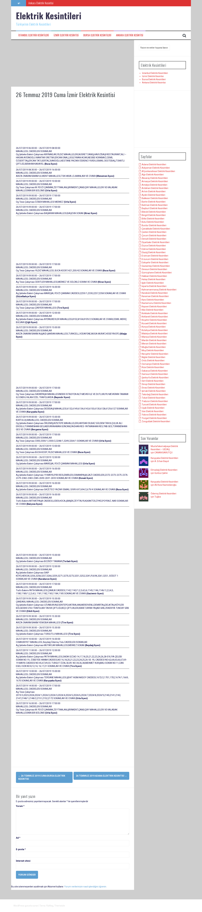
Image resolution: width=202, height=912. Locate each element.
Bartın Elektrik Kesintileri (154, 201)
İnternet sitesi (23, 861)
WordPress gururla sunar (26, 905)
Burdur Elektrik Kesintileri (154, 225)
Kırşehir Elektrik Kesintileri (154, 320)
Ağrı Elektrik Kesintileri (153, 174)
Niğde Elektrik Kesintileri (153, 357)
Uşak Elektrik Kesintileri (153, 408)
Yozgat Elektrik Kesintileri (154, 418)
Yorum (20, 806)
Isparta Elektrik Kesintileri (154, 286)
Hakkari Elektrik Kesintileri (154, 276)
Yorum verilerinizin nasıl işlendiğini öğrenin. (85, 886)
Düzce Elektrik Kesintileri (154, 245)
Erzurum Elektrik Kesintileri (155, 259)
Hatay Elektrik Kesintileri (153, 279)
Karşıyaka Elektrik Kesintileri (164, 458)
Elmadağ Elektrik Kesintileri (164, 470)
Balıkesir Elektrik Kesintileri (155, 198)
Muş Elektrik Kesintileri (153, 350)
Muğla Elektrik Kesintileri (154, 347)
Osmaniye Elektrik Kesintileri (156, 364)
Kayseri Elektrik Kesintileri (154, 306)
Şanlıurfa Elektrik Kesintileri (155, 377)
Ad (18, 838)
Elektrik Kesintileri (48, 15)
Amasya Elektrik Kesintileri (155, 181)
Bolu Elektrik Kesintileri (153, 222)
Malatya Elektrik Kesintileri (155, 333)
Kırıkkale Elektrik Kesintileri (155, 313)
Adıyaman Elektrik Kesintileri (156, 168)
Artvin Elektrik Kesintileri (154, 191)
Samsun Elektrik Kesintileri (155, 374)
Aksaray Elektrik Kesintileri (155, 178)
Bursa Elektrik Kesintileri (97, 35)
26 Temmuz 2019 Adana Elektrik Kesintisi (101, 776)
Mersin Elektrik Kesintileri (154, 343)
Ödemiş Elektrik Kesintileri (163, 493)
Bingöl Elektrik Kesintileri (154, 215)
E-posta (21, 849)
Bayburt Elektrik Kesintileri (154, 208)
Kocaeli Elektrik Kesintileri (154, 323)
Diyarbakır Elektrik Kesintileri (155, 242)
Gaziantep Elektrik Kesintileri (156, 266)
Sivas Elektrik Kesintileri (153, 387)
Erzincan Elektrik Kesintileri (155, 255)
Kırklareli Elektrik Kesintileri (155, 316)
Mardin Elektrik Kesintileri (154, 340)
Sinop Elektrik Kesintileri (153, 384)
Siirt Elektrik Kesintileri (152, 381)
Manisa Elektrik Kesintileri (154, 337)
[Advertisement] (72, 63)
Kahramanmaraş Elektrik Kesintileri (159, 289)
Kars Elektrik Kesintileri (153, 299)
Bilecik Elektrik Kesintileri (154, 212)
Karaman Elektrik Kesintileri (155, 296)
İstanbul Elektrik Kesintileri (33, 35)
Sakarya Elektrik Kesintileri (155, 371)
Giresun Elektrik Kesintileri (154, 269)
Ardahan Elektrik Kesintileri (155, 188)
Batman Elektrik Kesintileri (155, 205)
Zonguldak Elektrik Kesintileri (156, 421)
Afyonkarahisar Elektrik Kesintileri (158, 171)
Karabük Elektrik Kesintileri (155, 293)
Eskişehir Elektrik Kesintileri (155, 262)
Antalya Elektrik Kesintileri (154, 185)
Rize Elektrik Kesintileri (153, 367)
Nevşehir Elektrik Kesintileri (155, 354)
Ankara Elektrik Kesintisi (129, 35)
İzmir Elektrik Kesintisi (66, 35)
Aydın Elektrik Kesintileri (153, 195)
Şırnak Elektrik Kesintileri (154, 391)
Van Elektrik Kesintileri (152, 411)
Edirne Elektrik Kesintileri (154, 249)
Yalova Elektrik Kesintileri (154, 414)
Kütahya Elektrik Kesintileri (155, 330)
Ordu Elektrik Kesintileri (153, 360)
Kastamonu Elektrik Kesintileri (156, 303)
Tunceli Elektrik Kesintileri (154, 404)
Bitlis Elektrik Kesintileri (153, 218)
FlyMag (49, 905)
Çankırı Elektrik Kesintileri (154, 232)
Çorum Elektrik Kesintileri (154, 235)
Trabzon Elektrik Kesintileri (155, 401)
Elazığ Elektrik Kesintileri (154, 252)
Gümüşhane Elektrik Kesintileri (157, 272)
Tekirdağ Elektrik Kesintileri (155, 394)
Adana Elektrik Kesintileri (154, 164)
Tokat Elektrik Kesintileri (153, 397)
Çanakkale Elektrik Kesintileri (156, 228)
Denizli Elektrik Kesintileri (154, 239)
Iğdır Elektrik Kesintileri (153, 283)
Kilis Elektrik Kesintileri (152, 310)
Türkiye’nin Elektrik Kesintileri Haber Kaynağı (51, 3)
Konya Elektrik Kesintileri (154, 326)
